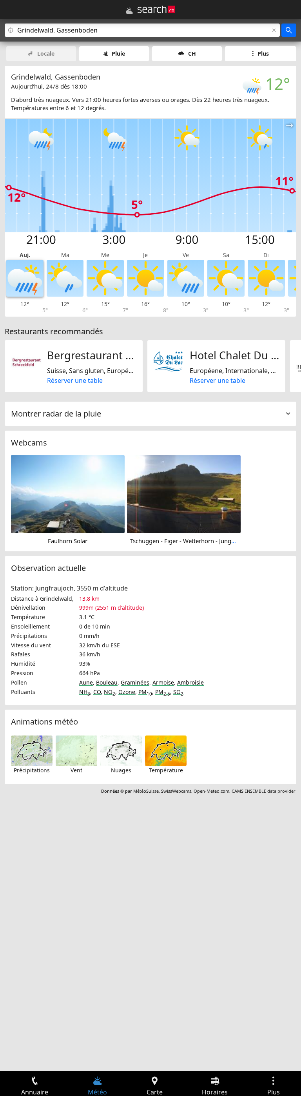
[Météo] (129, 10)
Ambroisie (190, 682)
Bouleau (107, 682)
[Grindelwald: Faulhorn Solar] (68, 493)
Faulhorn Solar (67, 541)
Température (166, 770)
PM (145, 692)
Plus (263, 53)
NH (84, 692)
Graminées (135, 682)
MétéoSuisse (146, 791)
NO (109, 692)
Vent (76, 770)
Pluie (118, 53)
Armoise (163, 682)
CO (97, 692)
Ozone (126, 692)
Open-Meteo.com (211, 791)
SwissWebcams (176, 791)
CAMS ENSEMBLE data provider (264, 791)
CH (192, 53)
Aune (86, 682)
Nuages (121, 770)
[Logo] (156, 9)
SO (178, 692)
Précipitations (32, 770)
